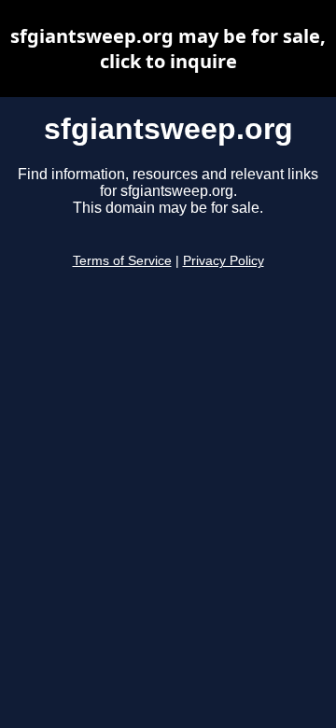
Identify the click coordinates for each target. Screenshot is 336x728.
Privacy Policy (223, 261)
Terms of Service (122, 261)
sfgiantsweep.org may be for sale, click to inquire (168, 48)
